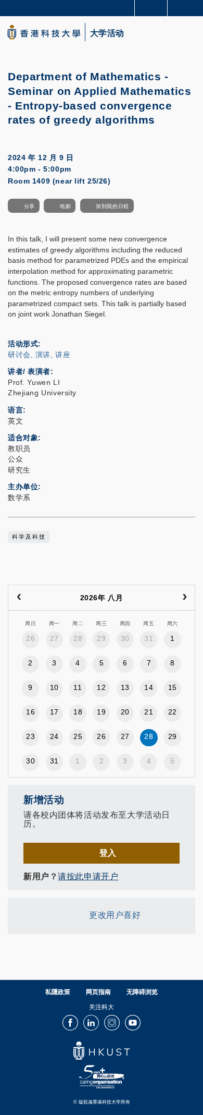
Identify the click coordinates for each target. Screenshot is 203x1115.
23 (30, 736)
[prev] (18, 597)
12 (101, 687)
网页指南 (98, 992)
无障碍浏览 (142, 992)
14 (148, 687)
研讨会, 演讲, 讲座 (39, 354)
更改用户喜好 (115, 915)
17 (54, 712)
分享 (29, 206)
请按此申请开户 (88, 876)
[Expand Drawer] (151, 8)
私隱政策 (57, 992)
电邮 (65, 206)
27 (54, 638)
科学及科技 (29, 537)
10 (54, 687)
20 (125, 712)
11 (77, 687)
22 (172, 712)
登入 (108, 852)
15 (172, 687)
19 (101, 712)
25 (77, 736)
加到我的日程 (112, 206)
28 (77, 638)
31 (148, 638)
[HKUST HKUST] (43, 32)
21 (148, 712)
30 (125, 638)
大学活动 (107, 33)
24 (54, 736)
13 (125, 687)
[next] (184, 597)
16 (30, 712)
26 (30, 638)
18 (77, 712)
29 (101, 638)
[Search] (187, 7)
